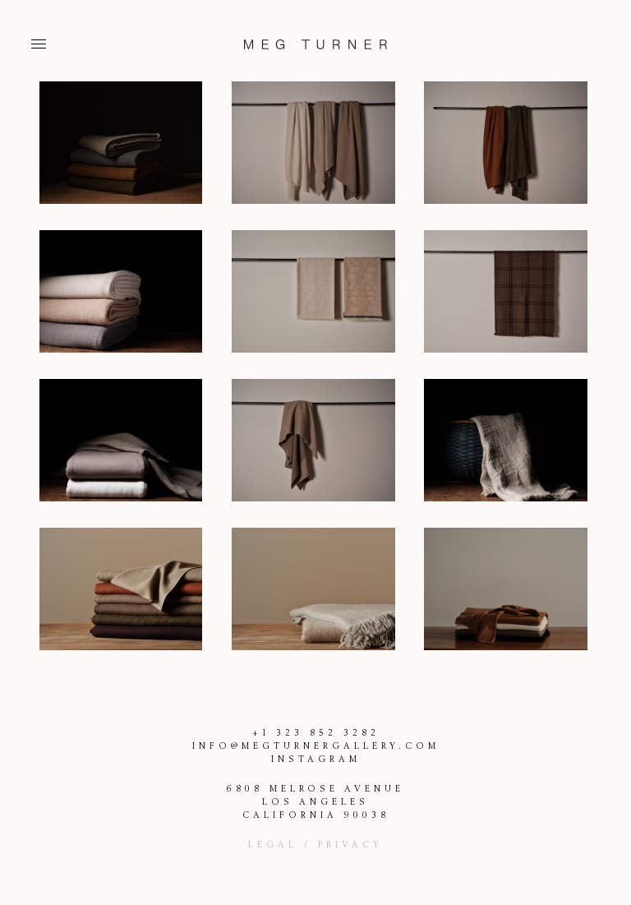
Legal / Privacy (315, 845)
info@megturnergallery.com (316, 746)
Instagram (316, 759)
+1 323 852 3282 (316, 733)
